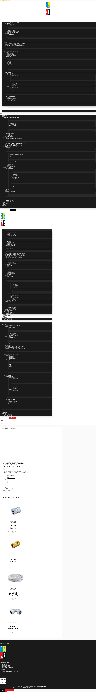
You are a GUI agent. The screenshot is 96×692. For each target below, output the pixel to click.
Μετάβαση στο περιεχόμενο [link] (5, 0)
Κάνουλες (9, 86)
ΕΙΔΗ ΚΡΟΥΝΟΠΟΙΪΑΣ (9, 73)
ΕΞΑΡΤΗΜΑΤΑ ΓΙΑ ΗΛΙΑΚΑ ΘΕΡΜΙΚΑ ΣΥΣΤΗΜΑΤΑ (14, 50)
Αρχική (3, 428)
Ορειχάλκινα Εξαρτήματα (12, 99)
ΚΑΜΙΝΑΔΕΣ (10, 35)
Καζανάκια (10, 57)
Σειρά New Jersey (15, 77)
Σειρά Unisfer (15, 84)
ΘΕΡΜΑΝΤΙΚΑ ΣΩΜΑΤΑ (12, 26)
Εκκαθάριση (9, 484)
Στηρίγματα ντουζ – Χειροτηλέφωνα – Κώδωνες (16, 154)
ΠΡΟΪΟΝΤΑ (4, 21)
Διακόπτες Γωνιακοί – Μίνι (12, 92)
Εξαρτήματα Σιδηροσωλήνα (12, 98)
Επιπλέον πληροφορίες (9, 488)
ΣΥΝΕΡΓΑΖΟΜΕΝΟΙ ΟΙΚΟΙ (6, 107)
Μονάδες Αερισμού (11, 39)
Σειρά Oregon (15, 76)
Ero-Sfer (13, 91)
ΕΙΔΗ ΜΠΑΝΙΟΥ (8, 56)
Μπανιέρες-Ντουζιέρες (11, 65)
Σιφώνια (9, 62)
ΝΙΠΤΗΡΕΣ (8, 67)
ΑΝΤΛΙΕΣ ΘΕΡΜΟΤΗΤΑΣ (12, 24)
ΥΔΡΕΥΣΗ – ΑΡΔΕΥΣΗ (7, 72)
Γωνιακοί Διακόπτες (11, 64)
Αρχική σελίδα (5, 462)
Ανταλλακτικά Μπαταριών (12, 55)
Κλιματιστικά (10, 40)
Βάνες (9, 97)
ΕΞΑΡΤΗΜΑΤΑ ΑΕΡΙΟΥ (12, 36)
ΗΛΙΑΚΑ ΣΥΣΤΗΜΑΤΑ (9, 41)
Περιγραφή (7, 487)
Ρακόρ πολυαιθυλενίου (11, 100)
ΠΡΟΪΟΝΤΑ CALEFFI (7, 42)
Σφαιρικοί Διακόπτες (11, 74)
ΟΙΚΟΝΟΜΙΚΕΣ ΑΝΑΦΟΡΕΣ (8, 111)
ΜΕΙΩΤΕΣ (7, 95)
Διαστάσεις (5, 479)
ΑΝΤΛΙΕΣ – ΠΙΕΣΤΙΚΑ (9, 189)
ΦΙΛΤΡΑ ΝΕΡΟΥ (6, 103)
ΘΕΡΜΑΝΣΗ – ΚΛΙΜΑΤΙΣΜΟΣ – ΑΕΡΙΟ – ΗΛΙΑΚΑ (11, 22)
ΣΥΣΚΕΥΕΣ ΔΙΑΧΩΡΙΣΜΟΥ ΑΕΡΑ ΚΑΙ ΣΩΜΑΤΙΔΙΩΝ (14, 44)
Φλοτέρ (9, 66)
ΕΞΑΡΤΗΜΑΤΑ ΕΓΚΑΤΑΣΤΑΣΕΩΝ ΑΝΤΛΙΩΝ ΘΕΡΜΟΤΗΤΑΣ (15, 45)
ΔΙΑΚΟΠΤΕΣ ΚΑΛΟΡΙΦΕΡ (12, 30)
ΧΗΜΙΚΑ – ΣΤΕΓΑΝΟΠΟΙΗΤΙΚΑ (11, 102)
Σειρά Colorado (15, 175)
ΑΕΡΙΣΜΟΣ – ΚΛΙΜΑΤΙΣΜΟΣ (11, 133)
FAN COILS (10, 25)
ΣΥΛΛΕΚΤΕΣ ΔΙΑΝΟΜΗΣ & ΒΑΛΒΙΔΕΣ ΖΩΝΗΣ (13, 49)
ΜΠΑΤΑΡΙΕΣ (8, 52)
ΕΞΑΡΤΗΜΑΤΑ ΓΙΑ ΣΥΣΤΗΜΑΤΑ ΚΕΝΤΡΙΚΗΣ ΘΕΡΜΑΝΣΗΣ (15, 43)
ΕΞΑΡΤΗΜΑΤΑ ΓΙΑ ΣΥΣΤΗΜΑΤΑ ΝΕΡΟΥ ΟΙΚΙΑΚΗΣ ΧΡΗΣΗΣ (15, 143)
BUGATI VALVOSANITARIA (14, 75)
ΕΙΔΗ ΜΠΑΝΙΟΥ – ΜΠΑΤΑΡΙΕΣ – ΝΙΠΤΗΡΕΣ (11, 51)
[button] (48, 113)
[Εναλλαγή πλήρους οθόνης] (9, 690)
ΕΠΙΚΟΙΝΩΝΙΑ (4, 109)
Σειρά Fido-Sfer (14, 85)
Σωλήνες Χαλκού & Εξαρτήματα (20, 472)
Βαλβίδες (9, 61)
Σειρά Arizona (15, 174)
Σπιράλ (9, 60)
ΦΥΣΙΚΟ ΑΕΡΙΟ (8, 33)
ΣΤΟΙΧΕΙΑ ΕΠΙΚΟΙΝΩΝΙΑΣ (8, 110)
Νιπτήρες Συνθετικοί (11, 71)
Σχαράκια (9, 63)
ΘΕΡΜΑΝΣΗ (8, 23)
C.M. (11, 81)
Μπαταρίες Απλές (11, 54)
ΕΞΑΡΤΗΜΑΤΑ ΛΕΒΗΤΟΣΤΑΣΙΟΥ (13, 31)
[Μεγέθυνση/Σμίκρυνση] (12, 690)
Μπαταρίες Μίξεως (11, 53)
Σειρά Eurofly (15, 83)
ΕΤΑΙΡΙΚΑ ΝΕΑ (4, 108)
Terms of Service (41, 687)
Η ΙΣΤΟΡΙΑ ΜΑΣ (5, 20)
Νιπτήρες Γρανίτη (11, 70)
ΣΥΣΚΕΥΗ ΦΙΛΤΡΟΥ (9, 200)
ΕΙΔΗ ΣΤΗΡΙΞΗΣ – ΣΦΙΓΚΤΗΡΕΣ (11, 101)
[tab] (32, 487)
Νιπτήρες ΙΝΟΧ (10, 164)
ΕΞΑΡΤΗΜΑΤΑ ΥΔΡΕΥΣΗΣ (10, 96)
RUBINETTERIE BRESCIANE (14, 82)
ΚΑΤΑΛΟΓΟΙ (4, 106)
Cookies (2, 690)
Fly (13, 90)
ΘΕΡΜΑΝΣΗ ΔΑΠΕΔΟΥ (12, 123)
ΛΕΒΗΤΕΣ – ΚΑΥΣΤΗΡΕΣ (12, 29)
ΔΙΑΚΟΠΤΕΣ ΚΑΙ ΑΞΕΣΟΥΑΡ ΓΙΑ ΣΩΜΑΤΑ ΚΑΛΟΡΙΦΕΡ (15, 46)
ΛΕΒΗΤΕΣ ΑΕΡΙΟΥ (11, 34)
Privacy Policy (34, 687)
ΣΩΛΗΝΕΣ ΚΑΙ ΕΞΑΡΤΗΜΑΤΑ (13, 32)
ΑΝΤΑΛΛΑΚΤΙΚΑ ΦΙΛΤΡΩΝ (10, 201)
